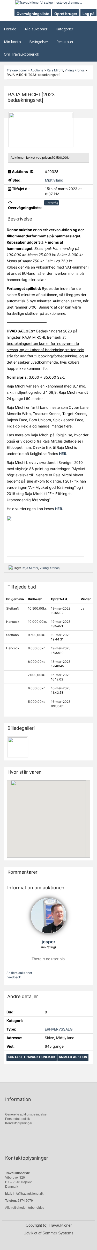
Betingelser (38, 41)
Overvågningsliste (33, 13)
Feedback (13, 977)
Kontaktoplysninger (18, 1123)
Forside (10, 28)
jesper (48, 941)
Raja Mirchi (30, 568)
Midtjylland (54, 180)
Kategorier (64, 28)
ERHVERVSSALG (58, 1029)
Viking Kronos (49, 568)
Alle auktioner (36, 28)
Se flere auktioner (19, 973)
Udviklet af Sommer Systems (48, 1233)
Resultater (64, 41)
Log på (88, 13)
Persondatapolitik (17, 1119)
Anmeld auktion (73, 1057)
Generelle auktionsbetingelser (26, 1114)
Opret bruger (65, 13)
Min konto (12, 41)
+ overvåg (51, 202)
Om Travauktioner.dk (21, 54)
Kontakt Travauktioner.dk (31, 1057)
